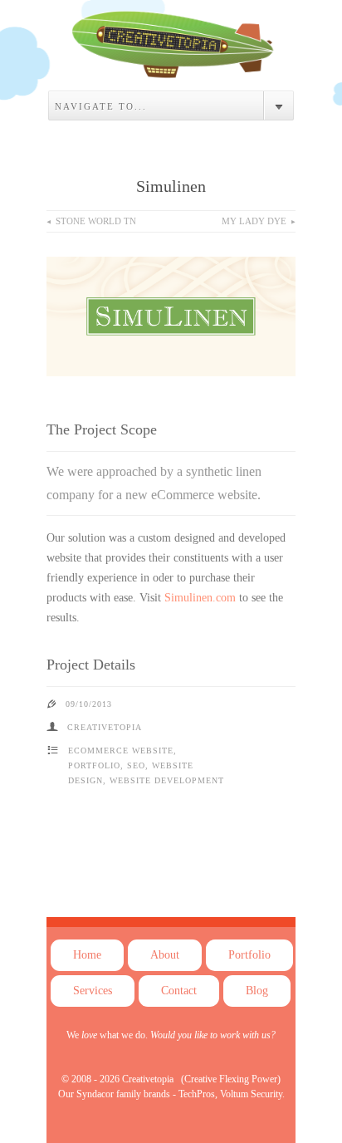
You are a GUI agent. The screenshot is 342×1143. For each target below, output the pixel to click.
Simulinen (171, 186)
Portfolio (94, 765)
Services (92, 990)
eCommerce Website (120, 750)
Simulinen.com (200, 597)
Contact (179, 990)
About (164, 955)
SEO (136, 765)
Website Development (167, 780)
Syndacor (95, 1094)
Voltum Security (251, 1094)
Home (87, 955)
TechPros (196, 1094)
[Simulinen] (171, 65)
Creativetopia (147, 1079)
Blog (257, 990)
